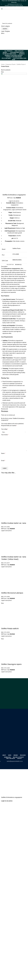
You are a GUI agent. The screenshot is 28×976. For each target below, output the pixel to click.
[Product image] (12, 510)
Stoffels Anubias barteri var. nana (13, 523)
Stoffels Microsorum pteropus (12, 593)
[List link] (14, 386)
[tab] (10, 264)
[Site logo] (9, 42)
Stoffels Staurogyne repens (11, 664)
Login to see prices (6, 530)
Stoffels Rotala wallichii (10, 628)
